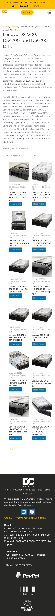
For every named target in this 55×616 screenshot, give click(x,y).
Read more (15, 204)
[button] (50, 12)
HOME (8, 490)
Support (24, 6)
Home (6, 27)
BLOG (47, 490)
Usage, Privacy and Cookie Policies (25, 517)
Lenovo (14, 27)
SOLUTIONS (18, 490)
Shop (40, 490)
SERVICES (30, 490)
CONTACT (27, 494)
